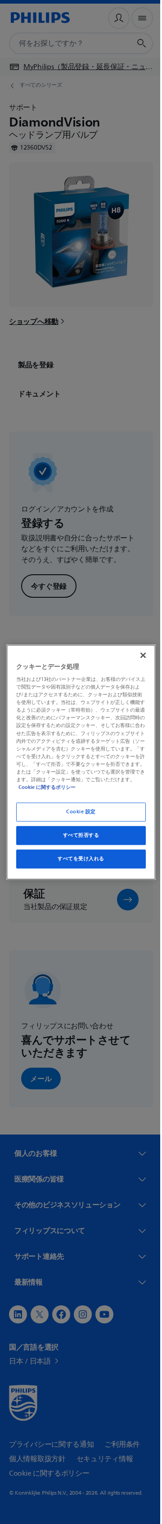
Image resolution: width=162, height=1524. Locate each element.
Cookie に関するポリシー (94, 787)
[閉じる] (138, 655)
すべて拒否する (77, 835)
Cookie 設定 (77, 811)
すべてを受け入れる (77, 858)
